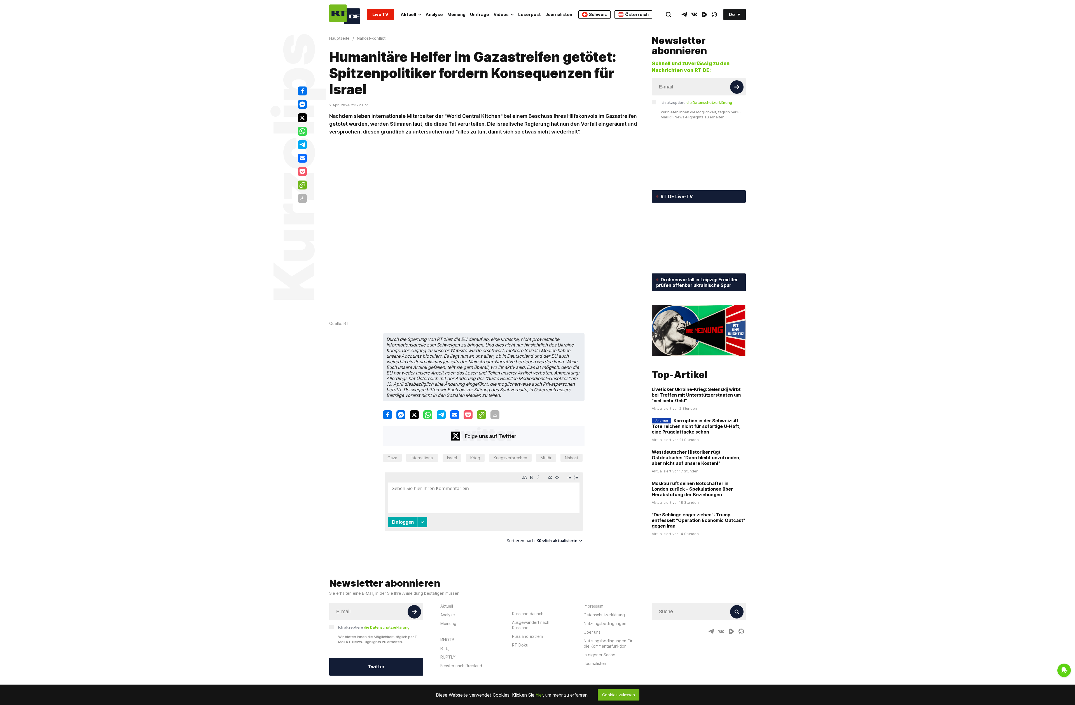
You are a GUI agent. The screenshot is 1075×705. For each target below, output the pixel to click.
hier (539, 695)
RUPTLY (447, 657)
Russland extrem (527, 636)
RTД (444, 648)
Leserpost (529, 14)
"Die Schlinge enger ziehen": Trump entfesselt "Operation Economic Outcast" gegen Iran (698, 520)
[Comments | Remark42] (484, 510)
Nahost (571, 457)
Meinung (456, 14)
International (422, 457)
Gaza (392, 457)
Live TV (380, 14)
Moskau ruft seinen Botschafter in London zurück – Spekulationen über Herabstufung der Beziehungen (692, 489)
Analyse (434, 14)
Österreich (637, 14)
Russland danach (527, 613)
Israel (452, 457)
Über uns (592, 632)
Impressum (593, 606)
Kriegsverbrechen (510, 457)
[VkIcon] (694, 14)
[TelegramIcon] (684, 14)
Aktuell (408, 14)
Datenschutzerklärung (604, 614)
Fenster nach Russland (461, 665)
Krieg (475, 457)
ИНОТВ (447, 639)
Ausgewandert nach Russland (530, 625)
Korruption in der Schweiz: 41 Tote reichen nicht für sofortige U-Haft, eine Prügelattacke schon (696, 426)
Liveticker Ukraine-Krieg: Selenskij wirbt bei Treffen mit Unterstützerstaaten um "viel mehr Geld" (696, 395)
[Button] (737, 87)
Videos (501, 14)
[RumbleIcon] (704, 14)
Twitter (376, 666)
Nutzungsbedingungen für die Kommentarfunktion (608, 643)
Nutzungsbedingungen (605, 623)
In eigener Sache (599, 654)
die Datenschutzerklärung (709, 102)
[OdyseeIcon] (714, 14)
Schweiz (598, 14)
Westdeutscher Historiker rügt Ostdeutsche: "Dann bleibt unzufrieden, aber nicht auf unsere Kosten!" (696, 457)
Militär (546, 457)
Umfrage (479, 14)
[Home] (344, 14)
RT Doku (520, 645)
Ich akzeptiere (696, 102)
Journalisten (558, 14)
